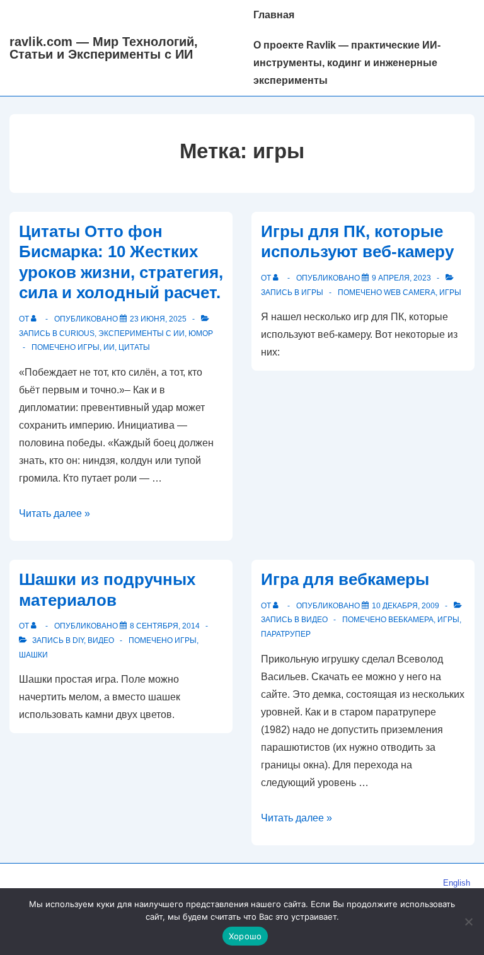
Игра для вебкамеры (345, 579)
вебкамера (411, 619)
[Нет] (468, 921)
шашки (33, 655)
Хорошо (245, 936)
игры (89, 347)
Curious (77, 333)
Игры (312, 292)
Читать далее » (54, 513)
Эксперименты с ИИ (141, 333)
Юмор (200, 333)
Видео (101, 640)
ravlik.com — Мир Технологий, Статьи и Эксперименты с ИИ (103, 48)
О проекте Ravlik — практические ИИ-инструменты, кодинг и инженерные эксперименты (347, 63)
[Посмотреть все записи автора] (36, 319)
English (456, 883)
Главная (273, 14)
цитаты (134, 347)
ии (109, 347)
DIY (78, 640)
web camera (409, 292)
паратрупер (286, 634)
